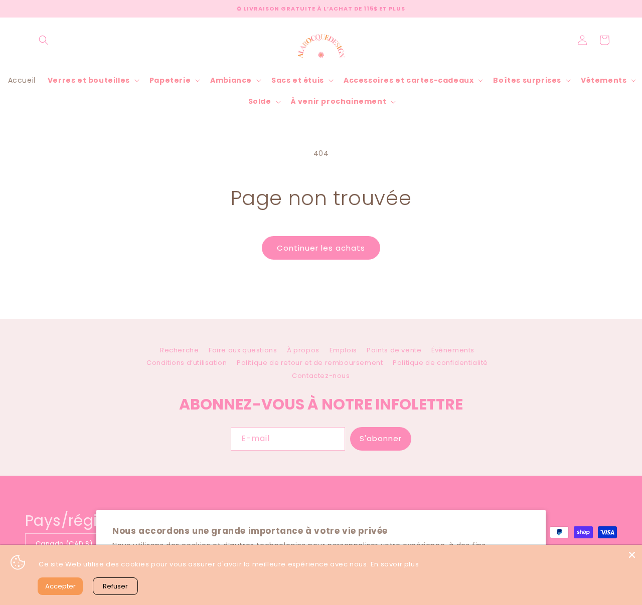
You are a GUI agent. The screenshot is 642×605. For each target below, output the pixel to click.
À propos (303, 350)
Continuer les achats (321, 248)
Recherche (179, 351)
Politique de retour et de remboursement (310, 362)
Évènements (452, 350)
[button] (44, 40)
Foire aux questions (243, 350)
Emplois (343, 350)
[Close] (632, 555)
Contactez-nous (321, 375)
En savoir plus (395, 564)
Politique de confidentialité (440, 362)
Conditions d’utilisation (186, 362)
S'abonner (381, 438)
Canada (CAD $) (64, 543)
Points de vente (394, 350)
